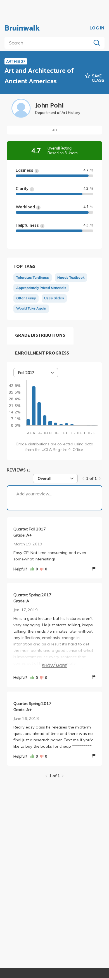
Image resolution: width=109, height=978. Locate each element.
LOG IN (97, 28)
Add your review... (34, 494)
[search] (49, 43)
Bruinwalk (22, 28)
